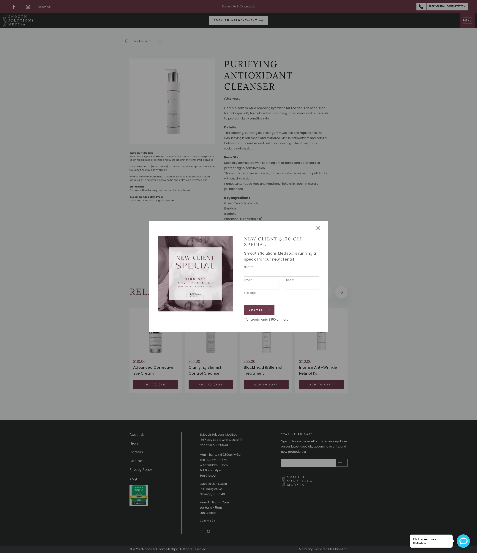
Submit (256, 310)
